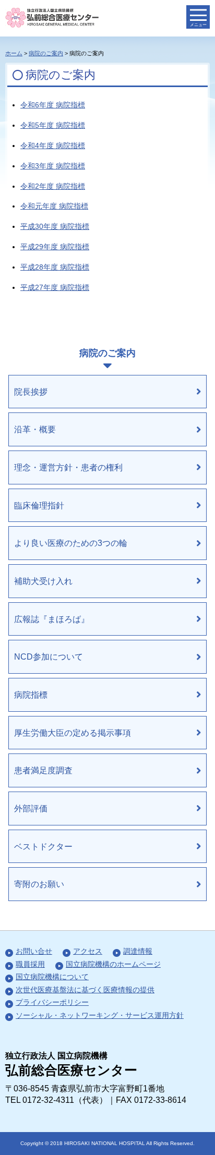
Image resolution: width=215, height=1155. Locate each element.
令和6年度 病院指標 (52, 105)
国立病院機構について (52, 976)
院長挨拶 (30, 391)
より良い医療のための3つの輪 (70, 543)
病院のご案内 (46, 53)
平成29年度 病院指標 (54, 246)
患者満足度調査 (43, 770)
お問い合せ (34, 951)
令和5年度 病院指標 (52, 125)
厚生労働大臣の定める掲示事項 (72, 732)
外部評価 (30, 808)
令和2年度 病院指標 (52, 186)
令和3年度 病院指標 (52, 166)
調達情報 (137, 951)
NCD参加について (48, 656)
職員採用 (30, 964)
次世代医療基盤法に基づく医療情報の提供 (85, 990)
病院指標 (30, 694)
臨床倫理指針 (39, 505)
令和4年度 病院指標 (52, 145)
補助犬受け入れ (43, 581)
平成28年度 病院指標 (54, 267)
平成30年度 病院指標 (54, 226)
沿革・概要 (35, 429)
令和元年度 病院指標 (54, 206)
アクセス (87, 951)
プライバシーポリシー (52, 1002)
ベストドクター (43, 846)
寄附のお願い (39, 884)
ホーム (13, 53)
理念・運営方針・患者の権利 (68, 467)
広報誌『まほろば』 (51, 619)
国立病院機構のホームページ (113, 964)
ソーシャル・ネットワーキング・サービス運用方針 (100, 1015)
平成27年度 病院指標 (54, 287)
